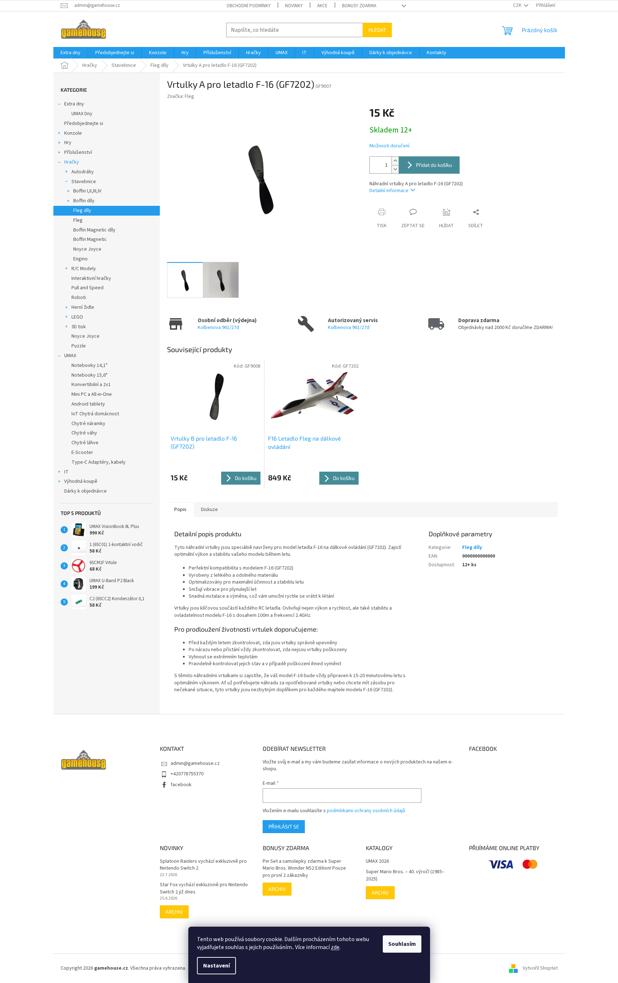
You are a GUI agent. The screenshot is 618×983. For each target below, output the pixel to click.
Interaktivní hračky (91, 278)
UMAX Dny (81, 113)
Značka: (180, 96)
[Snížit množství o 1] (395, 169)
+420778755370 (187, 774)
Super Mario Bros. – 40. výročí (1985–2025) (405, 875)
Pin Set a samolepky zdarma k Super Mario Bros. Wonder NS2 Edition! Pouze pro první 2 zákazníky (304, 868)
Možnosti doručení (389, 146)
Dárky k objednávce (85, 491)
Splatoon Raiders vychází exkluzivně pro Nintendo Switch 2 (203, 865)
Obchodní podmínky (249, 6)
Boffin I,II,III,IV (87, 191)
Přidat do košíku (434, 165)
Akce (322, 6)
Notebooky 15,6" (89, 375)
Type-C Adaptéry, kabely (98, 462)
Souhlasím (402, 944)
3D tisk (78, 326)
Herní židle (82, 307)
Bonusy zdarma (359, 6)
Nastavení (216, 966)
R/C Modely (83, 268)
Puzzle (78, 346)
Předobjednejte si (83, 123)
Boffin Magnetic (90, 239)
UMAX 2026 (377, 861)
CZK (517, 5)
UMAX (70, 355)
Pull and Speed (87, 287)
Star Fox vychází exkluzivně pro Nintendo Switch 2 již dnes (204, 888)
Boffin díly (84, 200)
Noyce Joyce (87, 249)
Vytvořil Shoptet (540, 968)
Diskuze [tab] (209, 509)
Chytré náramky (88, 423)
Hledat (377, 30)
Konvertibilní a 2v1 (91, 384)
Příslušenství (78, 152)
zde (335, 947)
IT (66, 472)
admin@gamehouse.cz (195, 763)
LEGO (77, 317)
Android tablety (88, 404)
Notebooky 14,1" (89, 365)
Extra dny (74, 104)
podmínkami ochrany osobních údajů (366, 810)
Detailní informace (388, 190)
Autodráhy (82, 172)
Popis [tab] (180, 509)
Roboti (78, 297)
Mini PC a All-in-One (91, 394)
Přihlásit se (283, 826)
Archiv (174, 912)
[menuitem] (70, 53)
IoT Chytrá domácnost (95, 413)
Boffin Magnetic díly (94, 230)
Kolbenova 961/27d (218, 327)
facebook (181, 784)
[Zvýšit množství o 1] (395, 161)
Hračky (71, 162)
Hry (67, 142)
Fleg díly (82, 210)
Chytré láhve (84, 442)
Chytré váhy (84, 433)
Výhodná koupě (80, 481)
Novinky (294, 6)
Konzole (73, 133)
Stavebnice (83, 181)
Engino (80, 259)
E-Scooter (82, 452)
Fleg (78, 220)
